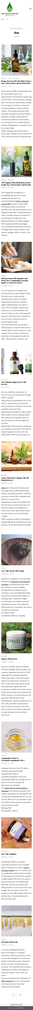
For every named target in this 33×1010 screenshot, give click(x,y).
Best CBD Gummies (8, 854)
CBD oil (4, 488)
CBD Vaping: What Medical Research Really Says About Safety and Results (16, 183)
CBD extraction (7, 981)
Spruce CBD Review (9, 659)
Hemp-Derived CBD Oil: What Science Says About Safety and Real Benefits (16, 82)
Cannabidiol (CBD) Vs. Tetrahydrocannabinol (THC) (13, 759)
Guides (3, 78)
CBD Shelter (21, 1008)
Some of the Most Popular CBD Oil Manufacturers (15, 479)
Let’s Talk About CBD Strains (12, 571)
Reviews (16, 78)
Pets (9, 78)
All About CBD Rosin (9, 942)
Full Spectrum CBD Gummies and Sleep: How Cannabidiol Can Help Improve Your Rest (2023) (14, 280)
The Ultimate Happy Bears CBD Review (13, 383)
